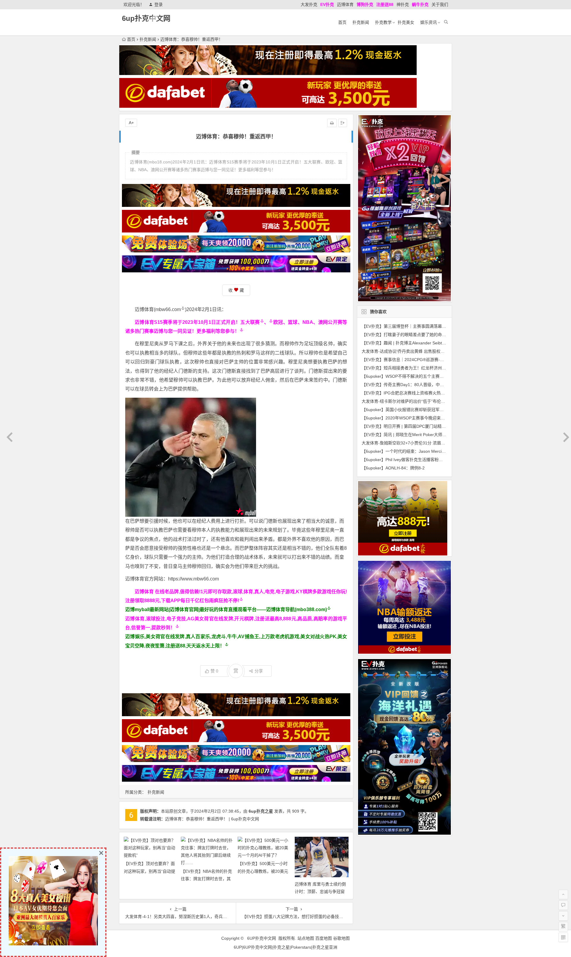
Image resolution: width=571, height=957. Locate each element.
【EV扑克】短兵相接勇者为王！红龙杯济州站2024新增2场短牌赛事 (424, 368)
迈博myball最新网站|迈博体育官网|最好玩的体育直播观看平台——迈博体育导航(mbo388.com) (226, 609)
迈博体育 (345, 4)
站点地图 (305, 938)
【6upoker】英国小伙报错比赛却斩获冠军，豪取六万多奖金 (417, 409)
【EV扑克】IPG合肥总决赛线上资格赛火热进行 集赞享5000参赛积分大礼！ (431, 393)
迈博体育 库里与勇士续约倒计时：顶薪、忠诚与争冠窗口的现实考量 (320, 891)
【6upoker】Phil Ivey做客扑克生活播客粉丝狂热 (406, 459)
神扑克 (402, 4)
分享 (259, 671)
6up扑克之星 (261, 811)
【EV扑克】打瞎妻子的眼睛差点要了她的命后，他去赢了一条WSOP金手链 (431, 334)
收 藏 (236, 290)
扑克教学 (383, 22)
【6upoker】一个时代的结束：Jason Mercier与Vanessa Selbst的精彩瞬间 (430, 451)
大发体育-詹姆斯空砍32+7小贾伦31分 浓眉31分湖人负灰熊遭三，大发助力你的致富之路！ (445, 443)
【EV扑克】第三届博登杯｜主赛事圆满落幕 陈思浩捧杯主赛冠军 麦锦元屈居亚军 (436, 326)
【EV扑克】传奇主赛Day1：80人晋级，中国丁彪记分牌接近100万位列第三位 (433, 384)
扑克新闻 (360, 22)
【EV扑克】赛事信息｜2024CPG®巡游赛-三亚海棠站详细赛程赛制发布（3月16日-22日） (445, 359)
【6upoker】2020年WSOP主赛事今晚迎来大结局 (407, 418)
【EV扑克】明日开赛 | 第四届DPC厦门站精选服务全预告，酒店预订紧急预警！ (435, 426)
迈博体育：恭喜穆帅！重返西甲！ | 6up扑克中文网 (212, 819)
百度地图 (323, 938)
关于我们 (440, 4)
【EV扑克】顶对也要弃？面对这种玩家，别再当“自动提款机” (149, 871)
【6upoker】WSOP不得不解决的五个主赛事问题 (407, 376)
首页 (342, 22)
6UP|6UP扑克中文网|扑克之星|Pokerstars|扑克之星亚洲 (285, 947)
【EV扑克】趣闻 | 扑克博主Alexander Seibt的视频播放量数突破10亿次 (427, 343)
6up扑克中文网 (146, 18)
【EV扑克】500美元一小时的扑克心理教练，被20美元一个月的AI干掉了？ (263, 871)
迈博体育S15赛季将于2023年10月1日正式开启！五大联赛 (197, 322)
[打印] (332, 123)
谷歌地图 (341, 938)
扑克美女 (406, 22)
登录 (158, 4)
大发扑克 (309, 4)
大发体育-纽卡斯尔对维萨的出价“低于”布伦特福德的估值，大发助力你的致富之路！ (439, 401)
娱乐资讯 (428, 22)
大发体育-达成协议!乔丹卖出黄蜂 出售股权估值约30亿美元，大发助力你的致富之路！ (441, 351)
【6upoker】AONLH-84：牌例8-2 (393, 468)
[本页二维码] (563, 937)
